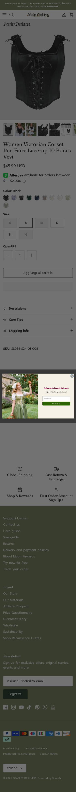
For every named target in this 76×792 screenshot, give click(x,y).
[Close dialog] (71, 376)
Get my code (56, 404)
